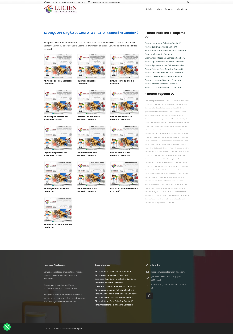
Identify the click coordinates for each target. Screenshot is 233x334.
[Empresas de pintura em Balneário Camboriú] (91, 91)
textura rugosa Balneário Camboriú (163, 202)
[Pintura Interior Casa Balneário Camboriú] (124, 127)
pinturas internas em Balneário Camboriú (165, 181)
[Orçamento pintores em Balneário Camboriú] (58, 127)
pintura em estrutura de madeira (155, 159)
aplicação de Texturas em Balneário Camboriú (159, 111)
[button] (7, 327)
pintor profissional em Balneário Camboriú (174, 137)
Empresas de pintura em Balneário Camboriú (88, 118)
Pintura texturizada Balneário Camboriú (124, 190)
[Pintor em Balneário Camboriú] (91, 55)
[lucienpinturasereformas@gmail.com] (148, 272)
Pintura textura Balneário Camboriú (122, 82)
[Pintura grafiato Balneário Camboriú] (58, 163)
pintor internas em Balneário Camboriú (164, 133)
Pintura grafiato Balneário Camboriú (56, 190)
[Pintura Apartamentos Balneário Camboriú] (124, 91)
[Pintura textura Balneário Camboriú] (124, 55)
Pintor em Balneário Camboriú (86, 82)
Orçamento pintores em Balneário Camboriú (55, 154)
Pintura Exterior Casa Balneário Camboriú (87, 190)
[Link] (60, 9)
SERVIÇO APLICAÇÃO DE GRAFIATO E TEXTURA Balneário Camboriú (91, 33)
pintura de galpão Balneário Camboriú (157, 148)
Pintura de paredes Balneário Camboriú (164, 152)
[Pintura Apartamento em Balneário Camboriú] (58, 91)
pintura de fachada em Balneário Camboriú (172, 144)
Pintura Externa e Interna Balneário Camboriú (166, 162)
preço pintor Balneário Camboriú (176, 184)
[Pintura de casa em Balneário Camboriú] (58, 55)
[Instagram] (188, 2)
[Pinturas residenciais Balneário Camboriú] (91, 127)
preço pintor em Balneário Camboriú (157, 188)
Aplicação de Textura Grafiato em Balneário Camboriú (169, 108)
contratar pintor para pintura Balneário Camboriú (168, 119)
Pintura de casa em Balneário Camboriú (58, 82)
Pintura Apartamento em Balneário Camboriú (56, 118)
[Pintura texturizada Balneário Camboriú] (124, 163)
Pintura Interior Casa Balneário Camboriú (120, 154)
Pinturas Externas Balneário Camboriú (170, 173)
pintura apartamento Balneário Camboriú (158, 141)
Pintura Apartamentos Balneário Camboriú (121, 118)
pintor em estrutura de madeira (174, 122)
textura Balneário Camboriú (161, 195)
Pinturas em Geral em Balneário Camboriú (174, 166)
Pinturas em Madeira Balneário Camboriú (158, 170)
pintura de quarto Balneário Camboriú (173, 155)
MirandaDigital (75, 328)
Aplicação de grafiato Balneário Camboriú (158, 101)
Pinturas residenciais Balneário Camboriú (87, 154)
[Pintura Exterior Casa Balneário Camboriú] (91, 163)
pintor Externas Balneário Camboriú (171, 126)
